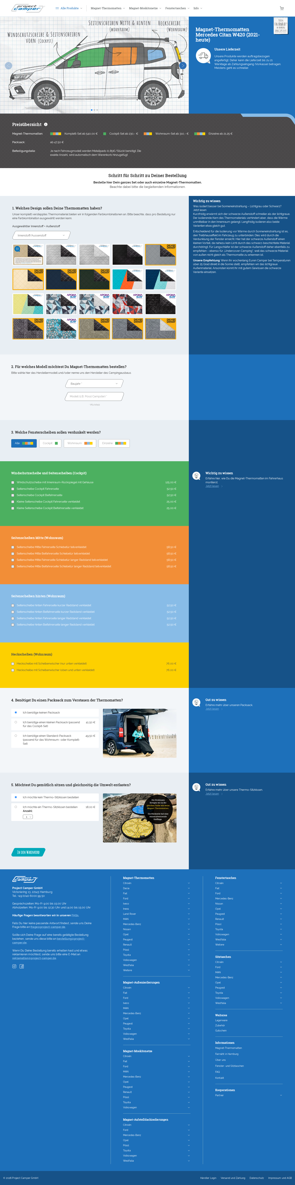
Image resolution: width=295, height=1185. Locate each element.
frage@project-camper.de (48, 927)
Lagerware (221, 1020)
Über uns (220, 1060)
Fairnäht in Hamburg (227, 1054)
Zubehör (220, 1025)
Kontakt (219, 1078)
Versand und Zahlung (233, 1178)
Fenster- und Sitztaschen (229, 1066)
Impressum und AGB (280, 1178)
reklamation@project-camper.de (34, 958)
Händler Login (208, 1178)
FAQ (217, 1072)
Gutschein (221, 1030)
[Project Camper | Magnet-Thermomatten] (28, 8)
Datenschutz (257, 1178)
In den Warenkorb (28, 852)
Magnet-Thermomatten (228, 1048)
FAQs (75, 915)
